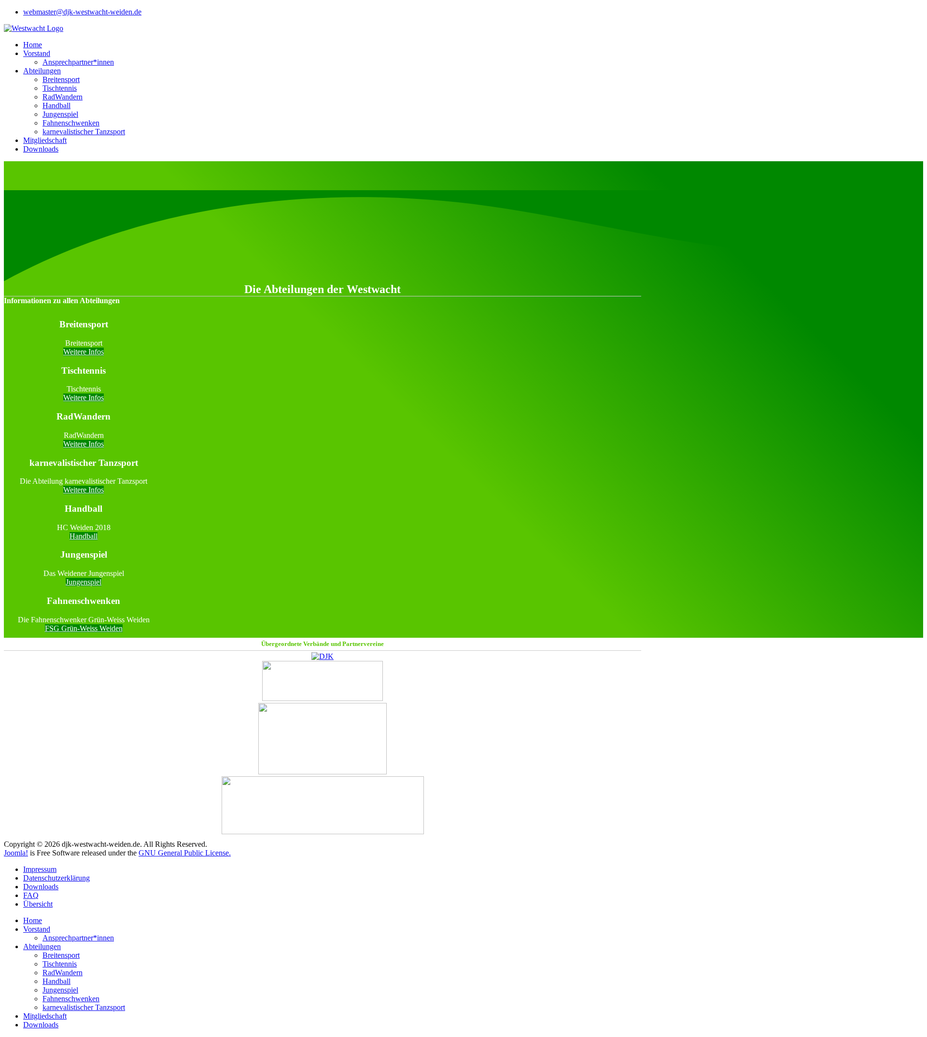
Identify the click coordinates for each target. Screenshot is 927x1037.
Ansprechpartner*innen (78, 62)
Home (32, 45)
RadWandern (62, 97)
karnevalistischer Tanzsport (83, 131)
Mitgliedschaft (45, 140)
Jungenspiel (60, 114)
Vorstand (36, 53)
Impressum (39, 869)
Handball (56, 105)
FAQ (31, 895)
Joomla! (16, 853)
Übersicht (38, 904)
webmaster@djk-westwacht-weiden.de (82, 12)
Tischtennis (59, 88)
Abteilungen (42, 71)
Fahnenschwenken (70, 123)
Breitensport (61, 79)
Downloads (40, 149)
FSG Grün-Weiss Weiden (84, 628)
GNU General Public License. (185, 853)
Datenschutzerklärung (56, 878)
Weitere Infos (83, 352)
